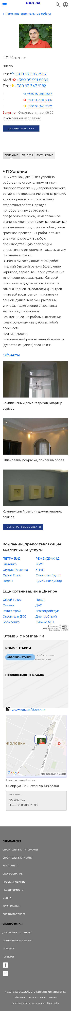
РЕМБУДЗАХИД (47, 558)
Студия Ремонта (15, 570)
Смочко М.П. (45, 622)
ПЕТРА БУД (11, 558)
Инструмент (10, 865)
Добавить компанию (16, 932)
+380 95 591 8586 (32, 80)
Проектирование (13, 881)
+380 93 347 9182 (30, 85)
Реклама (8, 948)
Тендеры (8, 956)
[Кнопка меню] (4, 4)
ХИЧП (40, 570)
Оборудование (12, 873)
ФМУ (39, 564)
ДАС (39, 605)
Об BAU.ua (19, 997)
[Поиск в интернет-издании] (58, 5)
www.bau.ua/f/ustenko (28, 710)
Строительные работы (17, 857)
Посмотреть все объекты (23, 526)
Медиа (6, 898)
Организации (11, 906)
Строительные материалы (20, 849)
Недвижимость (12, 890)
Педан (8, 581)
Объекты (11, 355)
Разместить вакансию (17, 940)
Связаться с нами (37, 997)
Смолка (8, 605)
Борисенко (11, 622)
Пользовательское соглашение (28, 1003)
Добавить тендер (13, 914)
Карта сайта (53, 1003)
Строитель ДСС (14, 616)
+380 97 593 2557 (31, 74)
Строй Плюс (12, 575)
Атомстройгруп (47, 611)
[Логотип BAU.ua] (33, 3)
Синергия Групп (48, 575)
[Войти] (66, 5)
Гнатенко (10, 564)
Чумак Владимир (49, 581)
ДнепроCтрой (46, 616)
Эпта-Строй (12, 611)
